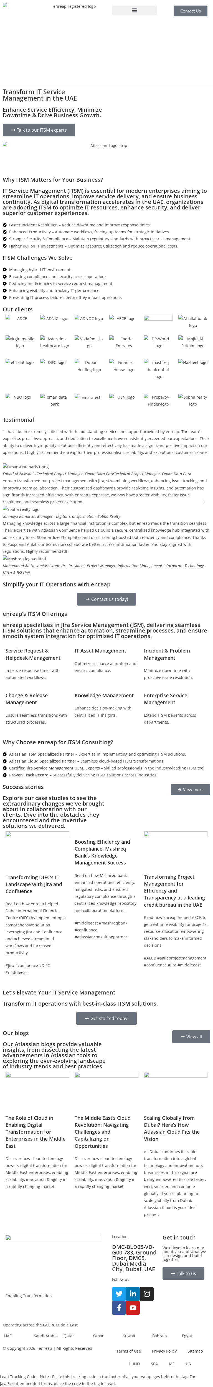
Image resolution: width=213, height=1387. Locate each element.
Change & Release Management (27, 699)
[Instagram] (147, 1294)
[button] (134, 10)
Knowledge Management (104, 695)
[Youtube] (133, 1308)
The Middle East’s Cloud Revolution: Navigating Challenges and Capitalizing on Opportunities (103, 1131)
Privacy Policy (164, 1351)
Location (120, 1236)
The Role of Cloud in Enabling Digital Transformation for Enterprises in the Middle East (35, 1131)
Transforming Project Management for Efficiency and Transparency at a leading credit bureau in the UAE (174, 890)
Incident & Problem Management (167, 654)
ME (172, 1363)
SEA (154, 1363)
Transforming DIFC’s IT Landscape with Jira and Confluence (34, 884)
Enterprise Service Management (165, 699)
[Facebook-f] (119, 1308)
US (188, 1363)
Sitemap (195, 1351)
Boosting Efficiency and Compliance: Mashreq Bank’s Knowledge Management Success (102, 852)
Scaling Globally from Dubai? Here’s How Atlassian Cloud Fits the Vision (172, 1128)
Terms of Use (128, 1351)
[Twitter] (119, 1294)
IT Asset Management (100, 650)
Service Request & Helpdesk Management (33, 654)
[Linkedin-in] (133, 1294)
